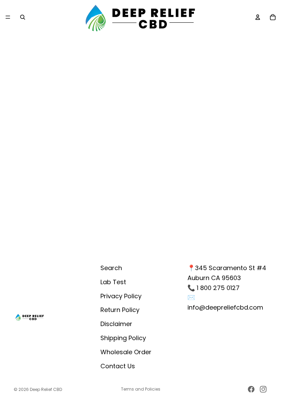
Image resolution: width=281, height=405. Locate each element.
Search (111, 268)
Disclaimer (116, 324)
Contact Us (117, 366)
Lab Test (113, 282)
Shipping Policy (123, 338)
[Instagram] (263, 389)
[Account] (257, 17)
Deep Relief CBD (46, 389)
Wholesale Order (125, 352)
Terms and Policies (140, 389)
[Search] (22, 17)
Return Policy (119, 309)
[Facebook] (251, 389)
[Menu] (8, 17)
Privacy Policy (121, 296)
